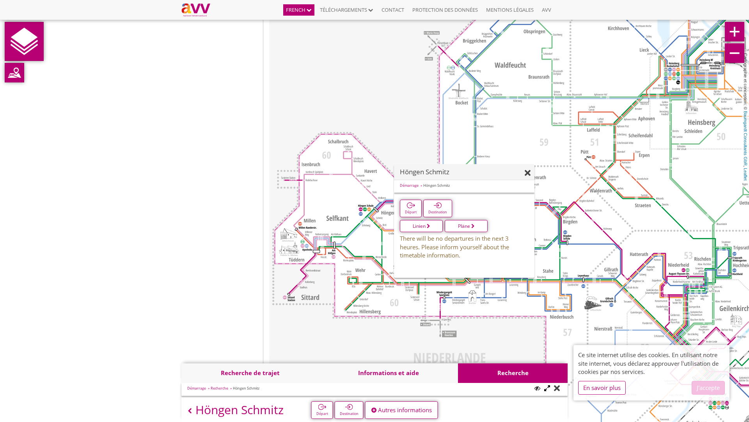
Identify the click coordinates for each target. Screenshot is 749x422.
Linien (420, 226)
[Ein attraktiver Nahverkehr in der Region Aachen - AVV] (198, 10)
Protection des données (445, 9)
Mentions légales (510, 9)
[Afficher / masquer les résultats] (537, 388)
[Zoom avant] (734, 31)
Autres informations (404, 410)
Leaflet (745, 174)
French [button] (296, 9)
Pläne (464, 226)
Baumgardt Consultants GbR (745, 138)
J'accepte (708, 388)
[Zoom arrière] (734, 53)
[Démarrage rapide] (24, 41)
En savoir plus (602, 388)
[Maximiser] (547, 388)
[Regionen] (14, 72)
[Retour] (189, 410)
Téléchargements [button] (344, 9)
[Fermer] (528, 173)
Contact (393, 9)
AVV (546, 9)
